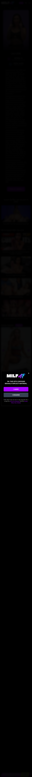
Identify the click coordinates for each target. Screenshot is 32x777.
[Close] (29, 373)
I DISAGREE (16, 395)
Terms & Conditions (15, 401)
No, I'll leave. (18, 402)
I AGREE (16, 389)
